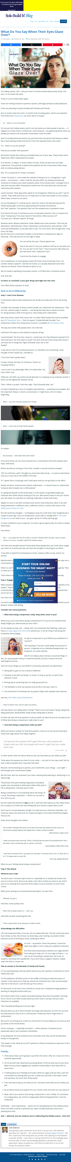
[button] (36, 566)
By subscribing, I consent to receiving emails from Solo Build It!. (36, 600)
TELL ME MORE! (45, 594)
